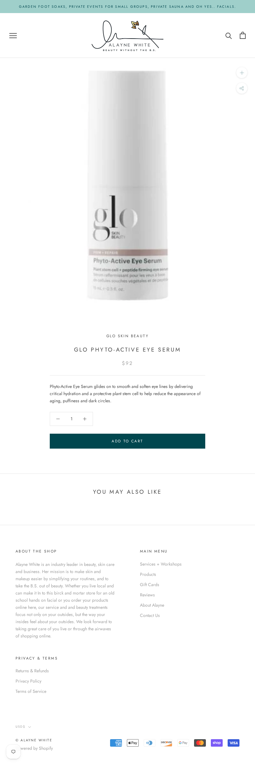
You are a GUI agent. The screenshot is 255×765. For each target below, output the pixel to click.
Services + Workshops (161, 564)
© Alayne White (34, 740)
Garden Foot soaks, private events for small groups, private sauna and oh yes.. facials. (127, 6)
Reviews (147, 595)
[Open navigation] (13, 35)
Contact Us (150, 615)
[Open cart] (243, 35)
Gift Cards (149, 584)
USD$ (21, 726)
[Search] (228, 35)
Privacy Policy (28, 681)
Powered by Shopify (34, 748)
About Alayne (152, 605)
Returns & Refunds (32, 671)
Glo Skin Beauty (127, 336)
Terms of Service (31, 691)
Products (148, 574)
